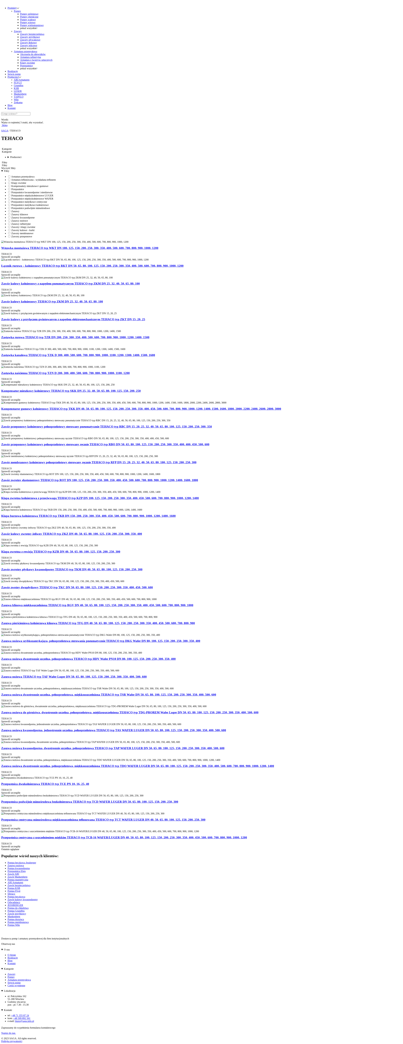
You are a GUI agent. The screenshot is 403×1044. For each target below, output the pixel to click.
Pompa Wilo (14, 925)
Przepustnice (26, 65)
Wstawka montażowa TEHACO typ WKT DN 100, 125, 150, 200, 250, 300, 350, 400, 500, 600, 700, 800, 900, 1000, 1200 (79, 248)
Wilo (16, 99)
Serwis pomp (14, 74)
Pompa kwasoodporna (19, 868)
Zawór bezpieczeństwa (19, 885)
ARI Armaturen (21, 79)
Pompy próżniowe (29, 14)
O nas (7, 949)
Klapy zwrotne (27, 62)
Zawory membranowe (22, 233)
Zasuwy (15, 211)
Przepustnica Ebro (17, 871)
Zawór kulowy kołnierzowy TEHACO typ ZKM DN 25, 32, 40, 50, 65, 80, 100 (52, 301)
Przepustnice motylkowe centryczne (29, 201)
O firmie (12, 955)
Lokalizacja (9, 991)
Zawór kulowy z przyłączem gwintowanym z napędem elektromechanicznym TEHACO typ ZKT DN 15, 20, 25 (73, 319)
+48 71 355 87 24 (20, 1015)
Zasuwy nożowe (19, 220)
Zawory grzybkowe (30, 37)
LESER (18, 91)
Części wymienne (16, 985)
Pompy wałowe (28, 19)
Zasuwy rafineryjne (21, 224)
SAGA (4, 130)
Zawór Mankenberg (17, 876)
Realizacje (13, 71)
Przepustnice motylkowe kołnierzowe (30, 205)
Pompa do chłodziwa (18, 908)
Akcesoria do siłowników (33, 54)
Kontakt (12, 108)
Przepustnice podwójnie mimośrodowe (30, 208)
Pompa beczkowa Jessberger (22, 862)
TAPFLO (18, 96)
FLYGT (18, 82)
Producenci (13, 77)
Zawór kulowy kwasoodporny (23, 899)
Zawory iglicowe (28, 45)
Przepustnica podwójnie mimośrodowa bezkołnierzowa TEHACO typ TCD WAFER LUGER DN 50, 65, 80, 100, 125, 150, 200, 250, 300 (89, 801)
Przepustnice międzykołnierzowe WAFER (32, 198)
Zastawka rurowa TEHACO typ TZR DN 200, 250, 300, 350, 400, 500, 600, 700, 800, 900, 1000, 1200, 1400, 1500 (75, 337)
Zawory (18, 31)
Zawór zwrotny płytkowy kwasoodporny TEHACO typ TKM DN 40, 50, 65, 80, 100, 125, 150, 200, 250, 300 (71, 569)
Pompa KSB (14, 888)
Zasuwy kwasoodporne (23, 217)
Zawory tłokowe (28, 42)
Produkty (12, 8)
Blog (10, 105)
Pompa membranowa (18, 922)
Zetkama (18, 102)
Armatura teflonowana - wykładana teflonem (33, 179)
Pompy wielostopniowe (32, 25)
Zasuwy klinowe (19, 214)
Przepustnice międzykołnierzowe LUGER (32, 195)
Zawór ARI (13, 874)
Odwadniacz (14, 902)
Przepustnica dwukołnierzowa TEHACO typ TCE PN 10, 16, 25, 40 (45, 784)
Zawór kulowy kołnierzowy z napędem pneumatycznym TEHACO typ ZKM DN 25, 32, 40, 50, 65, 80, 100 (70, 283)
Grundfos (18, 85)
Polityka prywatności (11, 1041)
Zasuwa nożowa (16, 865)
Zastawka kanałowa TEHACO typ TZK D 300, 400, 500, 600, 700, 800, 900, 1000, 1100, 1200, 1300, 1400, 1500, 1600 (78, 355)
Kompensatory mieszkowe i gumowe (29, 186)
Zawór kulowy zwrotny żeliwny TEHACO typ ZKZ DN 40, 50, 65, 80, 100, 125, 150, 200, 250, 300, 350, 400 (71, 533)
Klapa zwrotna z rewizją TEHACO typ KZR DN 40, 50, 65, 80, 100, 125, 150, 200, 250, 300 (60, 551)
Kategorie (9, 968)
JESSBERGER (15, 905)
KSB (16, 88)
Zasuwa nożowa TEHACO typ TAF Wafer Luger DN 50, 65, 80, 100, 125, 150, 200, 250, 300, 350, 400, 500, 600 (74, 676)
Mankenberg (20, 94)
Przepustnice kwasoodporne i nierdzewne (32, 192)
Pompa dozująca (16, 919)
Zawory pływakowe (30, 39)
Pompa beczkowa (16, 896)
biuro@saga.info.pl (24, 1021)
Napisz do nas (8, 1033)
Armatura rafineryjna (30, 57)
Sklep (4, 125)
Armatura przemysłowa (25, 51)
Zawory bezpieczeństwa (32, 34)
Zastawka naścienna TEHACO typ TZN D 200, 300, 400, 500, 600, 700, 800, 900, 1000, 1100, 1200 (65, 373)
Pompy (17, 11)
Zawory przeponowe (21, 236)
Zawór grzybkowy (17, 913)
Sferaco (11, 893)
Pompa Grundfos (16, 911)
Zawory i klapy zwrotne (23, 227)
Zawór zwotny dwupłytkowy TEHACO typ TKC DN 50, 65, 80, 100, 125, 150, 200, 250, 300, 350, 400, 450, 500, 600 (77, 587)
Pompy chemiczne (29, 16)
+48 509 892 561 (21, 1018)
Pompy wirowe (27, 22)
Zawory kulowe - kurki (22, 230)
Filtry (6, 171)
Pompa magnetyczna (18, 879)
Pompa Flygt (14, 891)
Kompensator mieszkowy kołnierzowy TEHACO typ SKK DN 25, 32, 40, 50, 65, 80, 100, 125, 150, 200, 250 (71, 390)
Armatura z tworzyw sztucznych (36, 60)
